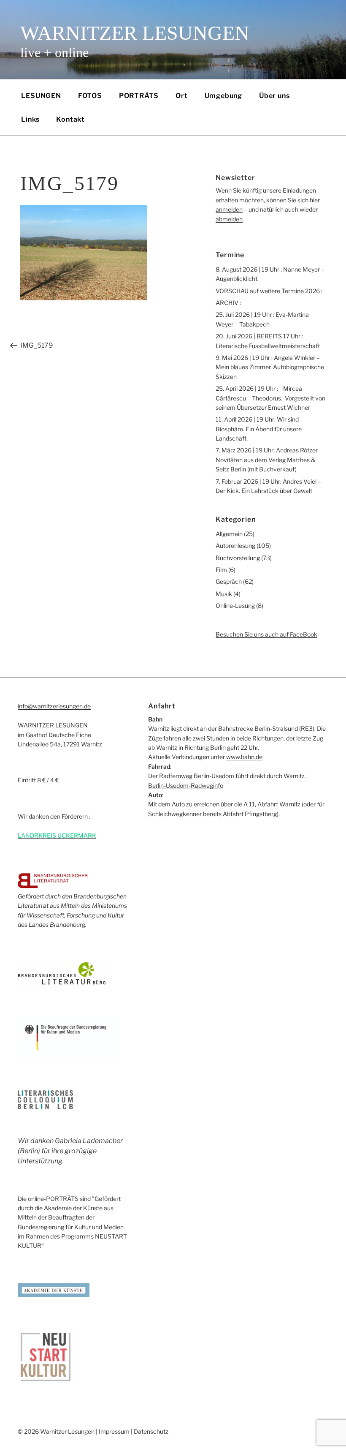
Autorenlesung (235, 545)
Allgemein (229, 533)
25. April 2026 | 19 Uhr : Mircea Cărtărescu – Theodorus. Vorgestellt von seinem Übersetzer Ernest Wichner (270, 398)
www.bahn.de (244, 756)
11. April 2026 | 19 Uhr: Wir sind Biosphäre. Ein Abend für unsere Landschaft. (259, 429)
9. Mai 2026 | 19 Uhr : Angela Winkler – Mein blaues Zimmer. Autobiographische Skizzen (270, 367)
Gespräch (229, 581)
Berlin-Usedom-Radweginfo (185, 785)
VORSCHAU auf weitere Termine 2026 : (269, 290)
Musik (224, 593)
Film (221, 569)
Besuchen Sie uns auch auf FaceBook (266, 634)
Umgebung (223, 96)
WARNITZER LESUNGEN (134, 33)
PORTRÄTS (139, 96)
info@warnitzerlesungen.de (54, 706)
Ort (181, 96)
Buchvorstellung (238, 557)
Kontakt (70, 119)
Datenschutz (151, 1431)
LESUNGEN (41, 96)
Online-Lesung (235, 605)
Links (30, 119)
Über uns (274, 96)
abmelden (229, 219)
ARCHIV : (228, 302)
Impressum (114, 1431)
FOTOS (90, 96)
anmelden (229, 209)
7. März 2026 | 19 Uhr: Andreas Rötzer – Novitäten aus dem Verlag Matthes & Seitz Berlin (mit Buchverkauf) (269, 459)
